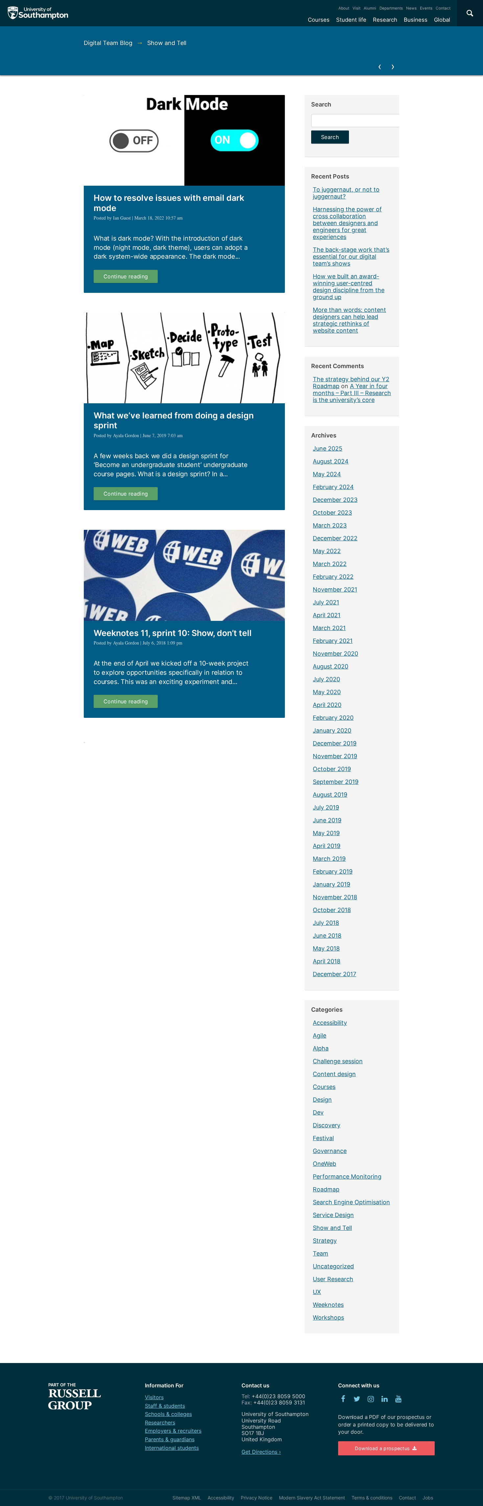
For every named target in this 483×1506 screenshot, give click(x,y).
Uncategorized (333, 1266)
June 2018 (327, 935)
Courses (319, 19)
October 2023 (332, 512)
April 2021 (326, 615)
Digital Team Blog (108, 42)
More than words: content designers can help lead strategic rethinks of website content (349, 320)
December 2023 (335, 499)
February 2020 (333, 717)
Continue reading (131, 278)
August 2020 (330, 666)
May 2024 (327, 474)
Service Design (333, 1215)
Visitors (154, 1397)
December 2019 (334, 743)
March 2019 (329, 858)
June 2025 (327, 448)
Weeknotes (328, 1304)
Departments (391, 8)
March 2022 (330, 563)
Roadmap (326, 1189)
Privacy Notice (256, 1497)
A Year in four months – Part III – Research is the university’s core (352, 393)
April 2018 (326, 961)
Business (415, 19)
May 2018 (326, 948)
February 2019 (333, 871)
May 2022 (327, 551)
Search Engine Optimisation (351, 1202)
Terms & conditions (372, 1497)
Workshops (328, 1317)
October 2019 (332, 768)
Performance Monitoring (347, 1176)
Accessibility (330, 1022)
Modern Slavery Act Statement (312, 1497)
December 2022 (335, 538)
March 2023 (330, 525)
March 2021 (329, 627)
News (411, 8)
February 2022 (333, 576)
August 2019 (330, 794)
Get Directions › (261, 1451)
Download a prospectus (383, 1448)
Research (385, 19)
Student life (351, 19)
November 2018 (335, 897)
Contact (443, 8)
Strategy (325, 1240)
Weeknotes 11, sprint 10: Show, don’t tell (173, 633)
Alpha (321, 1048)
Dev (318, 1112)
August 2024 (331, 461)
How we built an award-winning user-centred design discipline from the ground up (348, 286)
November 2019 (335, 756)
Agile (319, 1035)
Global (442, 19)
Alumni (370, 8)
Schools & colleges (168, 1414)
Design (322, 1099)
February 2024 (333, 486)
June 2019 (327, 820)
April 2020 (327, 704)
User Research (333, 1279)
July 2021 (326, 602)
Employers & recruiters (173, 1430)
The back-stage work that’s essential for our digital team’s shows (351, 256)
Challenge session (338, 1061)
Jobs (428, 1497)
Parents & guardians (170, 1439)
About (343, 8)
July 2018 (326, 922)
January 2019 (331, 884)
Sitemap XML (186, 1497)
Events (426, 8)
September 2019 (335, 781)
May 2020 (327, 692)
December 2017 (334, 974)
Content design (334, 1074)
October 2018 (332, 909)
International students (172, 1448)
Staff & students (165, 1405)
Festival (323, 1138)
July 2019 (326, 807)
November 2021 (335, 589)
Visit (356, 8)
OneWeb (324, 1163)
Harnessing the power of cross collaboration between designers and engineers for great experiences (347, 223)
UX (317, 1291)
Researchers (160, 1422)
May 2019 (326, 833)
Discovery (326, 1125)
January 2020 (332, 730)
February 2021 (333, 640)
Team (320, 1253)
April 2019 (326, 845)
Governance (330, 1150)
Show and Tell (332, 1227)
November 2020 (335, 653)
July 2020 (326, 679)
